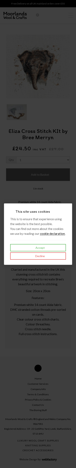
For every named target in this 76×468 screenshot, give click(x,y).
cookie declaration (52, 233)
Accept (40, 247)
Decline (40, 256)
